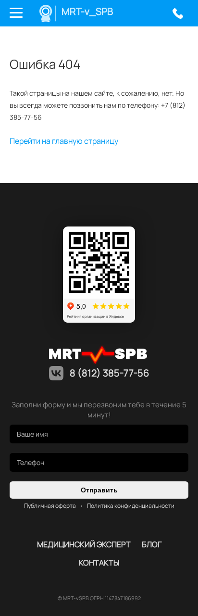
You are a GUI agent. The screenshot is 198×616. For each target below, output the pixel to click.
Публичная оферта (50, 506)
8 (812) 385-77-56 (177, 13)
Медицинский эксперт (84, 544)
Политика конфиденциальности (130, 506)
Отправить (99, 490)
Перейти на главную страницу (64, 141)
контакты (99, 562)
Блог (151, 544)
